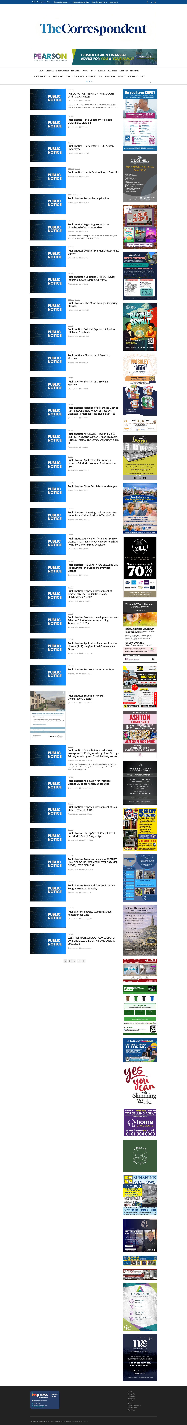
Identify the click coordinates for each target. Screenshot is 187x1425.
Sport (92, 71)
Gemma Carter (73, 101)
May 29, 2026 (85, 470)
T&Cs (129, 1403)
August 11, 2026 (85, 101)
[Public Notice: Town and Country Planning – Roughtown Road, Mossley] (48, 891)
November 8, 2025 (86, 919)
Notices (89, 82)
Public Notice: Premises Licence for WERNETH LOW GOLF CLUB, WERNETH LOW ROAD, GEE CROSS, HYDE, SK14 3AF (93, 862)
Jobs (142, 76)
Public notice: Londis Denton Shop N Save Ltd (93, 172)
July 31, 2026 (85, 127)
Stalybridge (133, 76)
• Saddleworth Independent (80, 2)
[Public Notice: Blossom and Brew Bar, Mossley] (48, 387)
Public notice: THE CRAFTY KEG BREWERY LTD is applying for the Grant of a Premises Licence (93, 567)
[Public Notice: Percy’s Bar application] (48, 204)
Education (75, 71)
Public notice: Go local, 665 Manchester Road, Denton (93, 252)
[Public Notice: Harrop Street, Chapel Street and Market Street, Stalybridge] (48, 838)
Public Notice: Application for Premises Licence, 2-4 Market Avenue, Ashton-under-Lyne (92, 463)
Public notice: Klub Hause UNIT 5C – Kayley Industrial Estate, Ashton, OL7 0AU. (91, 278)
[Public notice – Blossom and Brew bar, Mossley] (48, 361)
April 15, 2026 (85, 519)
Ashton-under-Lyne (42, 76)
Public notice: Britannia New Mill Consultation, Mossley (86, 697)
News (41, 71)
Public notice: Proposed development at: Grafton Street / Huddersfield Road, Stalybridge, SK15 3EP (90, 594)
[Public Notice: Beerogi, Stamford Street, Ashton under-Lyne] (48, 917)
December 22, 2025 (87, 760)
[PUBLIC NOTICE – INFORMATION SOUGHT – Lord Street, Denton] (48, 99)
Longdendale (110, 76)
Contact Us (131, 1394)
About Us (131, 1392)
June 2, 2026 (84, 389)
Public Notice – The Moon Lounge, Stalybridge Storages (93, 304)
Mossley (121, 76)
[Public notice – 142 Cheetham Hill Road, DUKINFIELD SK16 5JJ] (48, 125)
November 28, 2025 (87, 840)
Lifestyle (49, 71)
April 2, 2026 (85, 575)
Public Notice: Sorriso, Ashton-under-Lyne (91, 669)
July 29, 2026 (85, 153)
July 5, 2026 (84, 284)
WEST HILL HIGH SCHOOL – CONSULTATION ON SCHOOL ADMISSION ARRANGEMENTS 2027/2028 (92, 940)
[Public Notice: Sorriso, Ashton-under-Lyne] (48, 675)
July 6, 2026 (84, 258)
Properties (134, 71)
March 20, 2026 (85, 601)
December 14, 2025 (87, 814)
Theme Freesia (59, 1421)
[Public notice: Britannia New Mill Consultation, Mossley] (48, 715)
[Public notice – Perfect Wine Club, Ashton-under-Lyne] (48, 151)
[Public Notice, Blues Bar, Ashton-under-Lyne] (48, 491)
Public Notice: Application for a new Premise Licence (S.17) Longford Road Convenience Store (92, 646)
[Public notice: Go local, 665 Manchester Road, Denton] (48, 256)
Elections (124, 71)
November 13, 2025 (87, 869)
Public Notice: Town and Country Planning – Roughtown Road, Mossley (92, 887)
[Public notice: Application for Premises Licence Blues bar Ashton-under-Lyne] (48, 786)
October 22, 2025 (86, 948)
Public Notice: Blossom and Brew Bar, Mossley (88, 383)
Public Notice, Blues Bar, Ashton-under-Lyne (92, 486)
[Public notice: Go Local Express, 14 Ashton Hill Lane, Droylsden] (48, 334)
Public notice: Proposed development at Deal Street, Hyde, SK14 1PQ (93, 808)
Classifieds (112, 71)
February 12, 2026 (86, 653)
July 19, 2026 (85, 202)
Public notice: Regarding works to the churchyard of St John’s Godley (88, 226)
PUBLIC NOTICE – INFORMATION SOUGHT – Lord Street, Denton (92, 95)
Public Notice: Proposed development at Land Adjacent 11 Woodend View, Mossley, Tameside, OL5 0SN (93, 620)
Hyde (100, 76)
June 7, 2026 (84, 362)
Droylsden (79, 76)
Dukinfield (90, 76)
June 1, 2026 (84, 447)
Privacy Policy (132, 1408)
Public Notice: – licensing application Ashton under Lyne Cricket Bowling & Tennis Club (92, 514)
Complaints (131, 1396)
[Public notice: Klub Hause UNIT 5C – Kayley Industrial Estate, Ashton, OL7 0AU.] (48, 282)
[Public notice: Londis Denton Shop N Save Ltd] (48, 177)
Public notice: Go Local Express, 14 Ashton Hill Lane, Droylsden (91, 330)
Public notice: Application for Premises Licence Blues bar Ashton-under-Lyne (89, 782)
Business (101, 71)
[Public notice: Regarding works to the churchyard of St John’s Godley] (48, 230)
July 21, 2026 (85, 176)
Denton (69, 76)
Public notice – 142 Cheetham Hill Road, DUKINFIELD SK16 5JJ (90, 121)
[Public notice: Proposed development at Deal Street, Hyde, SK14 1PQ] (48, 812)
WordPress (67, 1421)
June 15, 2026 (85, 336)
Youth (85, 71)
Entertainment (62, 71)
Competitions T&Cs (134, 1405)
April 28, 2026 (85, 490)
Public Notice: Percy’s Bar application (88, 198)
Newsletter (131, 1398)
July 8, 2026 (84, 231)
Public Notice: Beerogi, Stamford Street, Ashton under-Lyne (90, 913)
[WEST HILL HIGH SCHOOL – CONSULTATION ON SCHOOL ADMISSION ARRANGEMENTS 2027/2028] (48, 943)
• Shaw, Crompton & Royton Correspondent (104, 2)
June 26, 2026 (85, 310)
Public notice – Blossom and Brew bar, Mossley (89, 357)
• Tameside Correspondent (61, 2)
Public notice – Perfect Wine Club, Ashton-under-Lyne (91, 147)
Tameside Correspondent (38, 1421)
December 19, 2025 (87, 788)
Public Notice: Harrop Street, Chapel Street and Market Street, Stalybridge (91, 834)
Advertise (131, 1401)
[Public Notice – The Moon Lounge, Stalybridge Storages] (48, 308)
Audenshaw (58, 76)
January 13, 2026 (86, 703)
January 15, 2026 (86, 673)
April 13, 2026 (85, 549)
